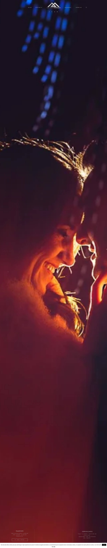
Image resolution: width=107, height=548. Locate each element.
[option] (53, 274)
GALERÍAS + (68, 7)
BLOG (30, 7)
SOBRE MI (79, 7)
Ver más (53, 546)
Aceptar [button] (104, 544)
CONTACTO (38, 7)
